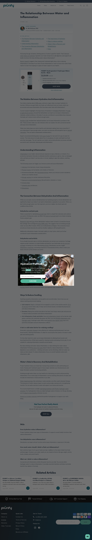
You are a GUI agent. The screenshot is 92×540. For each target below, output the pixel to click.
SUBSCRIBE (32, 281)
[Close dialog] (72, 256)
